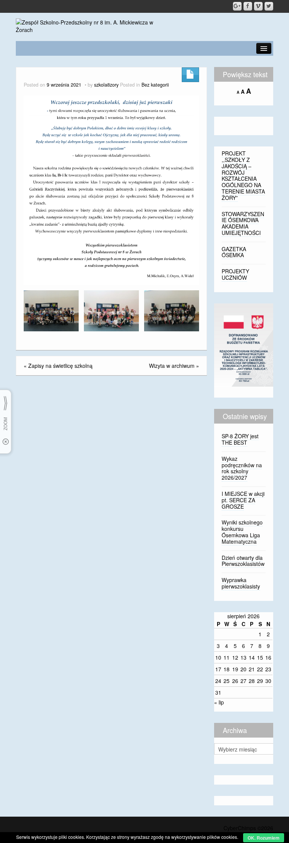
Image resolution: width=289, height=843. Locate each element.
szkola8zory (106, 84)
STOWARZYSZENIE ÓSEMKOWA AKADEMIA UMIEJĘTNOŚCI (243, 223)
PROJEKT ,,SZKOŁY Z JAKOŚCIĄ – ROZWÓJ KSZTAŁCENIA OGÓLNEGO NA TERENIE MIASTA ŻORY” (243, 175)
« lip (219, 702)
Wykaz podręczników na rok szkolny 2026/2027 (242, 468)
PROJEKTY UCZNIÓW (235, 274)
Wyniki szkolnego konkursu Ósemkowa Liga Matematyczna (242, 531)
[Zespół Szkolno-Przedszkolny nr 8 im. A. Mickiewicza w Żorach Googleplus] (237, 6)
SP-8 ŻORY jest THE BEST (240, 439)
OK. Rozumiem (264, 837)
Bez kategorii (155, 84)
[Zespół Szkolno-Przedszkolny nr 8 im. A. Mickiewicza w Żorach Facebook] (247, 6)
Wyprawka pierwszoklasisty (241, 583)
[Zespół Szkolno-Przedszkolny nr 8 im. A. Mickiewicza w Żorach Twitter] (269, 6)
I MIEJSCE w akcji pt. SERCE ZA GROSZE (243, 500)
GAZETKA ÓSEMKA (234, 252)
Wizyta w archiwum (172, 365)
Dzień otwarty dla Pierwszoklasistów (243, 561)
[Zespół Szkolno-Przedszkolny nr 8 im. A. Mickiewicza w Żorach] (89, 25)
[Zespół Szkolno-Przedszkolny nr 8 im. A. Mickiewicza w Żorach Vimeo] (258, 6)
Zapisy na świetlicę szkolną (60, 365)
